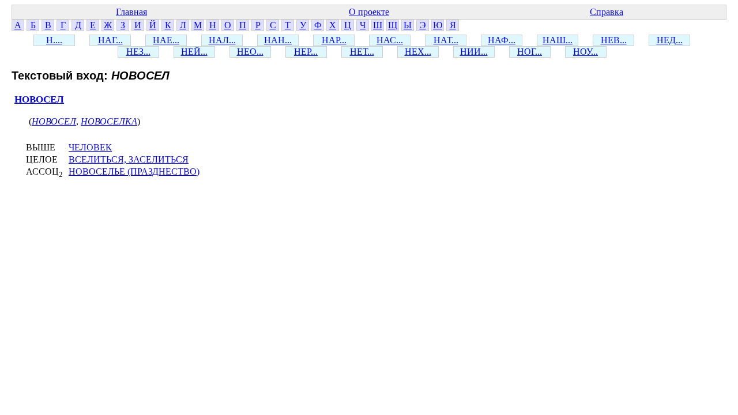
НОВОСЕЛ (39, 99)
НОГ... (529, 51)
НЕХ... (418, 51)
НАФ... (501, 40)
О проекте (369, 12)
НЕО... (250, 51)
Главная (131, 12)
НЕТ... (362, 51)
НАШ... (558, 40)
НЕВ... (614, 40)
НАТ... (446, 40)
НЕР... (306, 51)
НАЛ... (222, 40)
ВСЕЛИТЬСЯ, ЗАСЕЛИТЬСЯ (129, 159)
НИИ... (474, 51)
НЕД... (670, 40)
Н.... (54, 40)
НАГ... (110, 40)
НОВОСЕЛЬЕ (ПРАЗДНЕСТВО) (134, 171)
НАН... (278, 40)
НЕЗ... (138, 51)
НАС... (389, 40)
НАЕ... (166, 40)
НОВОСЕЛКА (109, 121)
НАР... (334, 40)
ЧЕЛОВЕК (90, 147)
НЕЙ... (194, 51)
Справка (606, 12)
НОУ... (585, 51)
